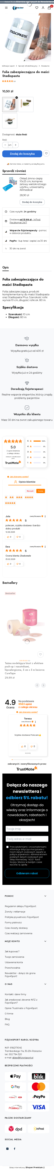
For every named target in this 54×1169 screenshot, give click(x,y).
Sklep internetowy (26, 1167)
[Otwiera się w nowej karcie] (7, 1148)
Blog (7, 1019)
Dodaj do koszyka (22, 153)
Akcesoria (45, 66)
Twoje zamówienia (14, 957)
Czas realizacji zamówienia (18, 933)
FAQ (7, 1024)
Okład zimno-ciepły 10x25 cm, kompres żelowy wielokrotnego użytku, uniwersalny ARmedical (33, 184)
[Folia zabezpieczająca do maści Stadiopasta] (9, 104)
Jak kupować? (12, 951)
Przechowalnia (12, 967)
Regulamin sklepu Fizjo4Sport (20, 906)
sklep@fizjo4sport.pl (22, 1057)
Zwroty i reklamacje (15, 911)
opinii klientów (13, 452)
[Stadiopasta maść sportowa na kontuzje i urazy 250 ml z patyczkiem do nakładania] (25, 104)
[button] (8, 477)
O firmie (9, 1013)
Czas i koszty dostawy (16, 928)
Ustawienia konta (14, 962)
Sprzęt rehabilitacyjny (28, 66)
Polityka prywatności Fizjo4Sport (22, 917)
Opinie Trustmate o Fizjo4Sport (21, 1008)
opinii (27, 705)
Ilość (4, 139)
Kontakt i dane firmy (15, 994)
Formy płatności (13, 922)
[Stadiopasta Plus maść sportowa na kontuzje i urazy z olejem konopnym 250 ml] (9, 120)
